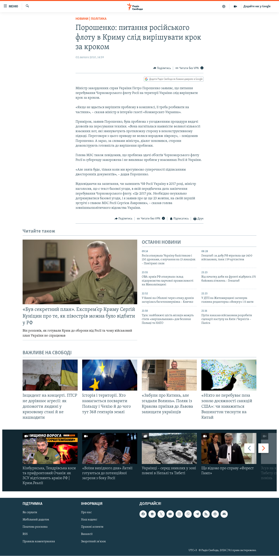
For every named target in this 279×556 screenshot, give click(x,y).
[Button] (162, 68)
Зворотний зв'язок (93, 541)
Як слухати (30, 512)
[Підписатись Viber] (188, 514)
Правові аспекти (92, 527)
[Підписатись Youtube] (170, 514)
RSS (25, 534)
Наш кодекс (89, 519)
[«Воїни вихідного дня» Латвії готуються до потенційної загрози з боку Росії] (109, 448)
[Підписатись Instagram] (179, 514)
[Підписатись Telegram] (197, 514)
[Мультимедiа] (235, 6)
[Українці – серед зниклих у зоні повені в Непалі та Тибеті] (169, 448)
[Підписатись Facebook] (143, 514)
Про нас (86, 512)
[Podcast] (215, 514)
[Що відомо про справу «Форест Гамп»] (228, 448)
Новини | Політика (91, 19)
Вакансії (87, 534)
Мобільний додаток (36, 519)
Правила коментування (39, 541)
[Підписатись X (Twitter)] (161, 514)
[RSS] (206, 514)
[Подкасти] (224, 6)
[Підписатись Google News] (152, 514)
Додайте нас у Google (257, 6)
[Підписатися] (224, 514)
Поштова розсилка (35, 527)
